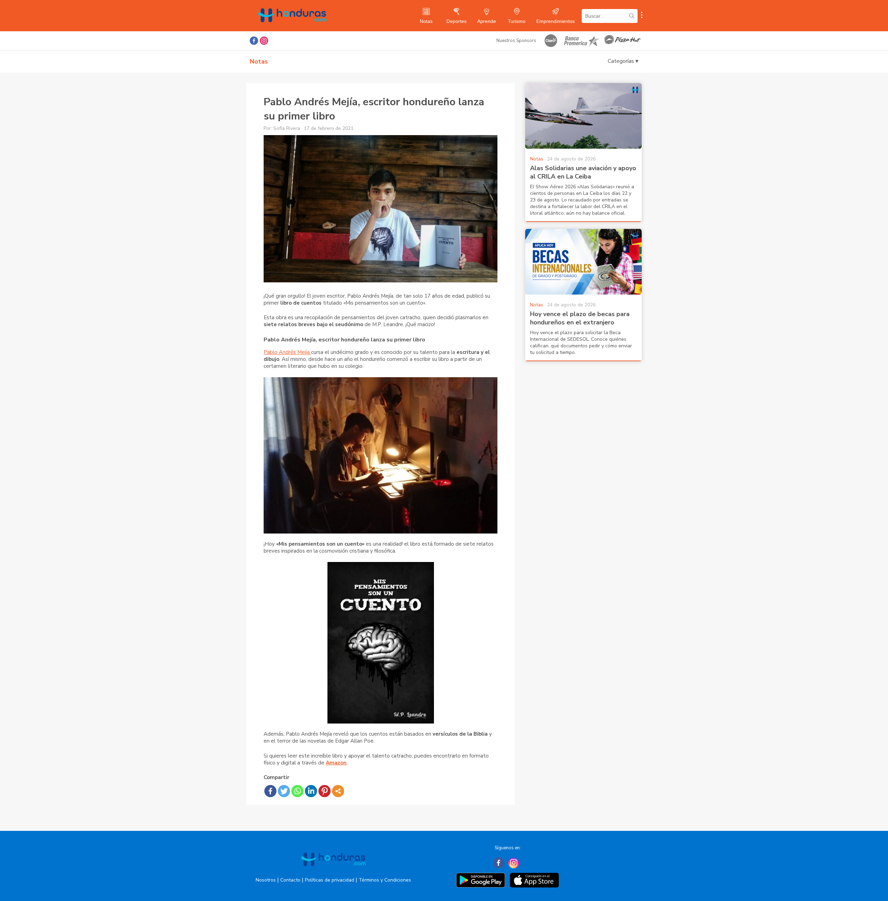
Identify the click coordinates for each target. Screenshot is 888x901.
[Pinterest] (324, 791)
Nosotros (266, 880)
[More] (338, 791)
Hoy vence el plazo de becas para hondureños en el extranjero (580, 318)
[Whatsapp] (297, 791)
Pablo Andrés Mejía (287, 352)
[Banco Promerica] (581, 40)
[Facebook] (270, 791)
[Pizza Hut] (623, 40)
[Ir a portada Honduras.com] (333, 872)
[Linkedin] (311, 791)
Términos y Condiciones (385, 880)
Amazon (336, 762)
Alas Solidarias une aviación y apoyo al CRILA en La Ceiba (583, 172)
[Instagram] (513, 862)
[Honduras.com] (292, 29)
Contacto (290, 880)
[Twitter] (284, 791)
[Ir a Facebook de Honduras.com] (254, 40)
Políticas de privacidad (329, 880)
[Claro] (550, 40)
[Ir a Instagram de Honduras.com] (264, 40)
